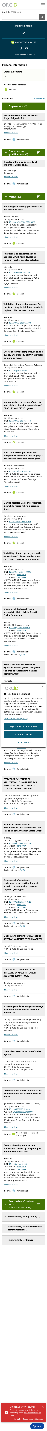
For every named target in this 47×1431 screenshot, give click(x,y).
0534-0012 (21, 574)
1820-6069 (21, 577)
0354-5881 (21, 904)
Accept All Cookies (23, 734)
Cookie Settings (23, 742)
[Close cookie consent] (42, 686)
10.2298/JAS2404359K (18, 370)
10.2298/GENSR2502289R (20, 323)
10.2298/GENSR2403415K (20, 421)
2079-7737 (21, 846)
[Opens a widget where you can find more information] (37, 1426)
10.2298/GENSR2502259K (20, 272)
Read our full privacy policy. (16, 718)
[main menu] (43, 4)
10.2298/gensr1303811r (19, 1164)
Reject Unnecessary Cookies (23, 726)
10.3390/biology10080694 (20, 843)
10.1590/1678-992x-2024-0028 (22, 222)
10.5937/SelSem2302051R (20, 471)
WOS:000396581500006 (23, 1112)
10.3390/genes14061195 (19, 627)
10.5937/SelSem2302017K (20, 521)
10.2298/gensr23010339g (20, 572)
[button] (39, 98)
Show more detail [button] (11, 133)
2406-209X (21, 907)
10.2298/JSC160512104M (19, 1109)
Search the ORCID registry (12, 12)
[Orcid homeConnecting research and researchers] (9, 4)
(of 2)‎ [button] (22, 654)
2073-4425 (21, 630)
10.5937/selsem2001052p (20, 902)
